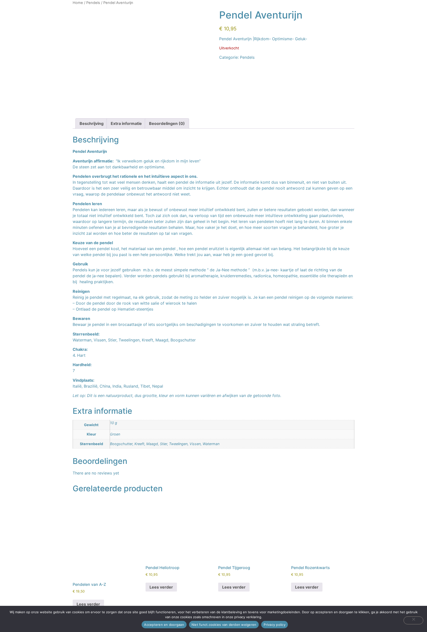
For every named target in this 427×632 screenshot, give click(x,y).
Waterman (211, 444)
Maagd (152, 444)
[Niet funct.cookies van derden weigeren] (413, 620)
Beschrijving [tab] (92, 123)
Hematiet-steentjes (135, 309)
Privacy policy (274, 625)
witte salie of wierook (160, 303)
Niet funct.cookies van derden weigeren (224, 625)
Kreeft (139, 444)
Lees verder (88, 604)
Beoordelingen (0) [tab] (167, 123)
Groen (115, 434)
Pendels (93, 2)
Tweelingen (178, 444)
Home (78, 2)
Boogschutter (121, 444)
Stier (163, 444)
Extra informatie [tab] (126, 123)
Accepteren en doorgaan (164, 625)
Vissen (195, 444)
